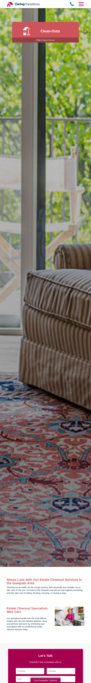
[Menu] (81, 4)
